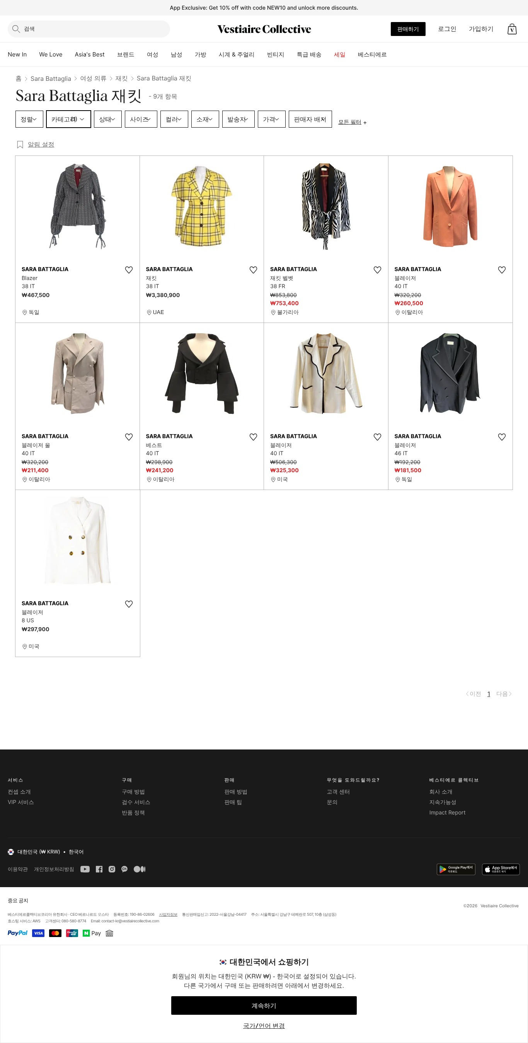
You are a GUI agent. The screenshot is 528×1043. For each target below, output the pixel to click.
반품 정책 (133, 812)
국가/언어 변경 (264, 1025)
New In (17, 54)
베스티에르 (372, 54)
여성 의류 (93, 78)
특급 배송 (309, 54)
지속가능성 (442, 802)
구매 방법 (133, 792)
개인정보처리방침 (54, 869)
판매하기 (408, 29)
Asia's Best (90, 54)
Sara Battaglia (51, 78)
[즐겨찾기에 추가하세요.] (129, 270)
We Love (50, 54)
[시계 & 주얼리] (261, 54)
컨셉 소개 (19, 792)
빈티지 (275, 54)
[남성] (189, 54)
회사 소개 (441, 792)
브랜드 (126, 54)
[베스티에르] (393, 54)
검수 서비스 (136, 802)
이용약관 (18, 869)
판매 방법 (235, 792)
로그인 (447, 28)
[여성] (165, 54)
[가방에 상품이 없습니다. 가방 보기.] (512, 29)
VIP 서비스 (21, 802)
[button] (512, 29)
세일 (340, 54)
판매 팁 (233, 802)
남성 (176, 54)
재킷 (122, 78)
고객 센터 (338, 792)
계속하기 (264, 1005)
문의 (332, 802)
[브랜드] (141, 54)
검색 (29, 28)
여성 (152, 54)
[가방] (212, 54)
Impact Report (447, 812)
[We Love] (69, 54)
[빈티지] (291, 54)
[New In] (33, 54)
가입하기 (481, 28)
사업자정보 (168, 914)
